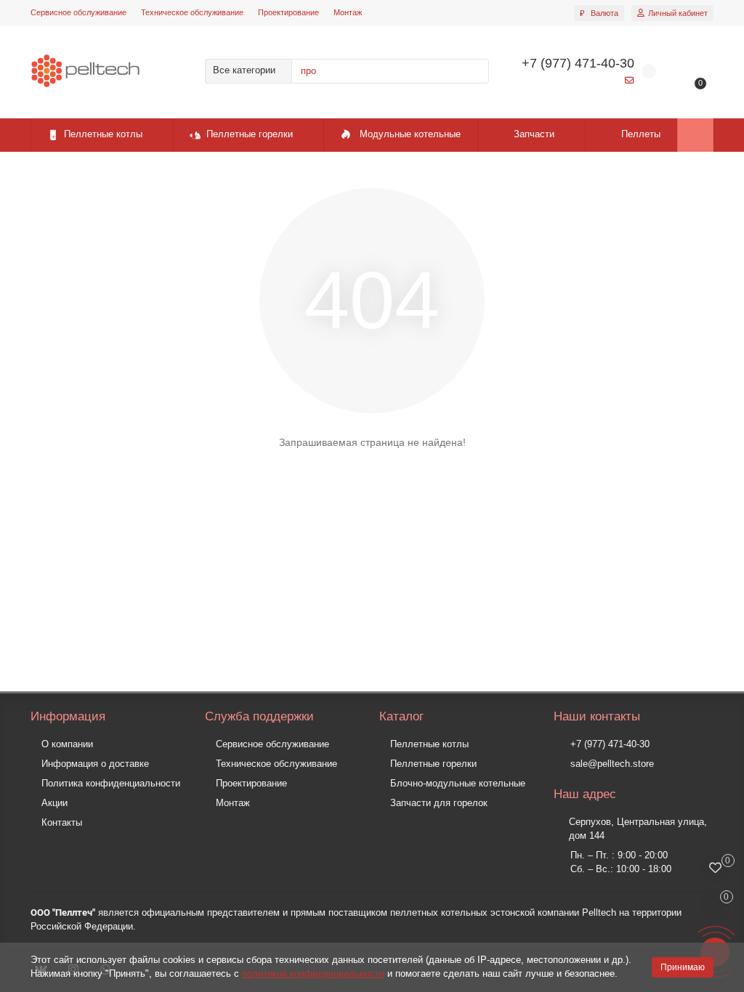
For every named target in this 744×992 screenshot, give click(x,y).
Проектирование (288, 12)
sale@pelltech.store (612, 763)
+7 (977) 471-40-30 (610, 744)
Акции (54, 802)
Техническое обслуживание (192, 12)
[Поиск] (473, 71)
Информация (68, 716)
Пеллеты (640, 134)
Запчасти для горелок (439, 802)
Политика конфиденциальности (110, 783)
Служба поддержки (259, 716)
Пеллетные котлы (103, 134)
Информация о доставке (95, 763)
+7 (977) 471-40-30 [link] (578, 63)
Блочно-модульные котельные (457, 783)
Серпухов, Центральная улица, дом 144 (638, 828)
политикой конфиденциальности (313, 973)
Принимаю (682, 967)
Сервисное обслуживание (78, 12)
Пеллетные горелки (249, 134)
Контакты (61, 822)
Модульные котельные (410, 134)
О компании (67, 744)
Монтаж (347, 12)
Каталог (401, 716)
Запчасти (534, 134)
